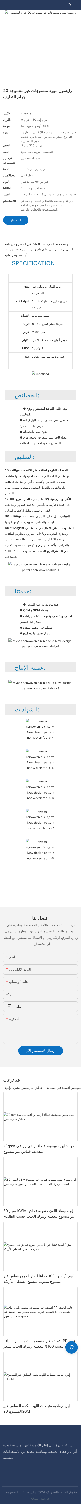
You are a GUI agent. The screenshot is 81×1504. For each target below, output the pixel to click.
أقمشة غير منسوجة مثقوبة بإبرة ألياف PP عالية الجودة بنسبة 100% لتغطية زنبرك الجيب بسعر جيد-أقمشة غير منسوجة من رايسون (39, 1344)
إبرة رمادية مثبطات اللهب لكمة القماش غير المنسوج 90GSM (36, 1408)
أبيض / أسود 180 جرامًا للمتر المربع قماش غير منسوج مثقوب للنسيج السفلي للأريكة (38, 1279)
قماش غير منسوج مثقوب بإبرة (23, 1087)
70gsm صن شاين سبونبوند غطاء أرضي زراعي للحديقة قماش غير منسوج (39, 1149)
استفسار (16, 220)
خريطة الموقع (40, 1498)
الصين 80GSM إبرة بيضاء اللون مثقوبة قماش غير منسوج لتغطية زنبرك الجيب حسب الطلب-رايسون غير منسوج (39, 1214)
